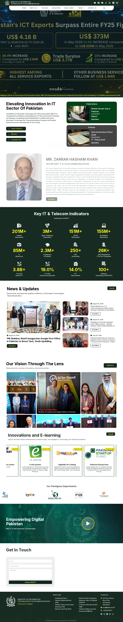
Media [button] (80, 8)
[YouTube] (102, 2)
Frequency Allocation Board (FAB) (88, 606)
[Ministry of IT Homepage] (7, 2)
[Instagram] (117, 2)
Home (24, 8)
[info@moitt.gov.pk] (95, 2)
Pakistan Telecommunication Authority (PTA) (64, 606)
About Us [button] (33, 8)
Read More (95, 119)
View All (111, 288)
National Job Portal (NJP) (63, 609)
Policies (45, 8)
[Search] (104, 8)
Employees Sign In (61, 598)
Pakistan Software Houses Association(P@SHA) (87, 610)
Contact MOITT (30, 582)
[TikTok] (106, 2)
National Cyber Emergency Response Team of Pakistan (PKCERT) (88, 600)
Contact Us (92, 8)
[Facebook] (98, 2)
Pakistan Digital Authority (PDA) (63, 601)
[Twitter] (110, 2)
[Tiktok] (113, 614)
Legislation (56, 8)
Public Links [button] (68, 8)
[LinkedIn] (113, 2)
